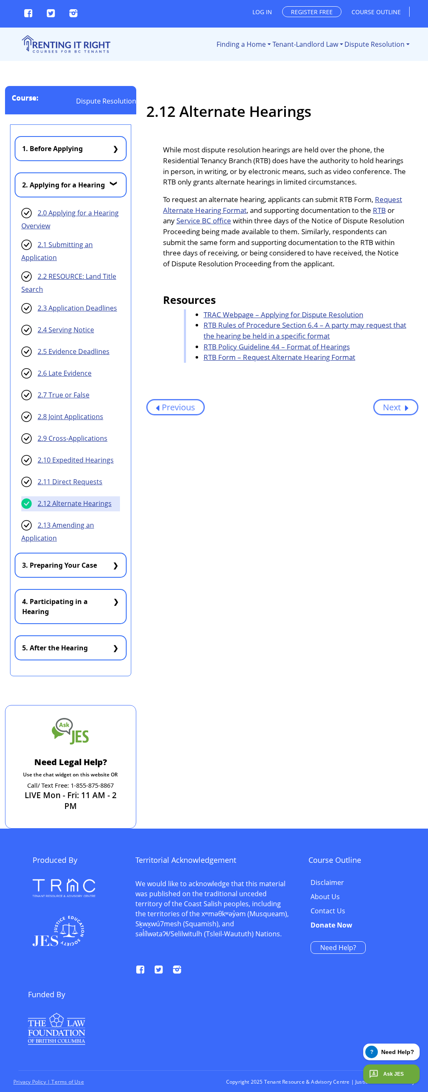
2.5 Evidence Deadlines (74, 351)
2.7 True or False (63, 394)
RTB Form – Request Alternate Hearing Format (279, 357)
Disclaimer (327, 883)
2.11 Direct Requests (70, 481)
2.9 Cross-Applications (72, 438)
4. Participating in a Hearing (55, 606)
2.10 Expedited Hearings (76, 460)
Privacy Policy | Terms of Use (48, 1081)
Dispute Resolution (374, 44)
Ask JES (393, 1074)
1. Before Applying (52, 148)
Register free (312, 12)
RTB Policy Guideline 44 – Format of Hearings (277, 346)
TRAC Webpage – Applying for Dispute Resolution (283, 314)
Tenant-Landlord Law (305, 44)
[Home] (65, 44)
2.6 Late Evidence (65, 373)
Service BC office (203, 220)
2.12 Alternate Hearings (75, 503)
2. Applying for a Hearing (63, 185)
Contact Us (328, 911)
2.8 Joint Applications (70, 416)
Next (393, 407)
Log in (262, 12)
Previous (178, 407)
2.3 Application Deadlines (77, 308)
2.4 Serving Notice (66, 329)
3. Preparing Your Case (59, 565)
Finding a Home (241, 44)
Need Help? (338, 947)
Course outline (376, 12)
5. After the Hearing (55, 647)
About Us (325, 897)
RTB (379, 210)
